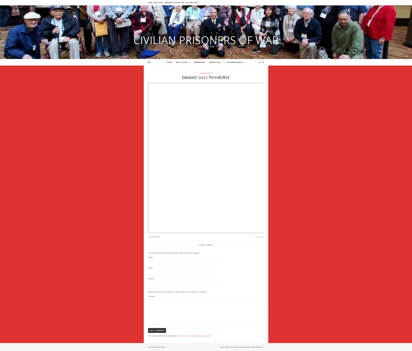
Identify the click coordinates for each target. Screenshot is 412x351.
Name (151, 257)
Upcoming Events (192, 3)
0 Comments (259, 237)
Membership (169, 3)
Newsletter (179, 3)
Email (150, 268)
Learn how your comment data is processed (194, 336)
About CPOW (158, 3)
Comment (151, 296)
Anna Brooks (154, 237)
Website (151, 279)
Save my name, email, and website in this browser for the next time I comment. (177, 292)
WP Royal (161, 347)
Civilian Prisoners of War (206, 40)
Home (150, 3)
